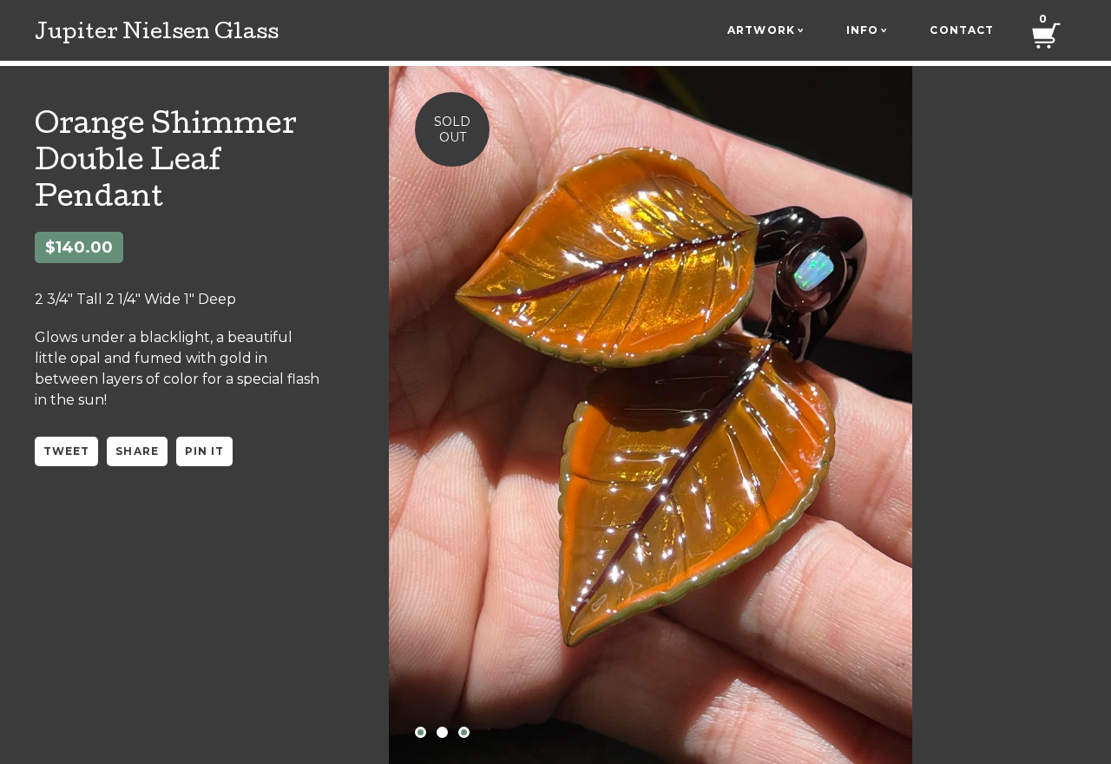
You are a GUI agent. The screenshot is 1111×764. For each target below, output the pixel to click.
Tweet (66, 451)
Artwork (765, 29)
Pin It (204, 451)
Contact (962, 29)
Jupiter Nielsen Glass (157, 33)
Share (136, 451)
